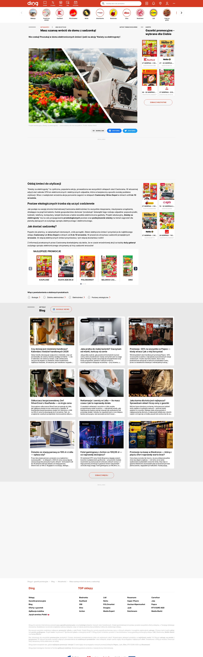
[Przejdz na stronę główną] (32, 3)
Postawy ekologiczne (100, 297)
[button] (146, 3)
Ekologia (35, 297)
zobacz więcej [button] (101, 475)
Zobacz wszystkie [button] (158, 102)
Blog (53, 581)
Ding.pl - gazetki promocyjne (37, 581)
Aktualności (62, 581)
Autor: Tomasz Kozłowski (128, 27)
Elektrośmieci (78, 297)
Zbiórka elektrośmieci (55, 297)
